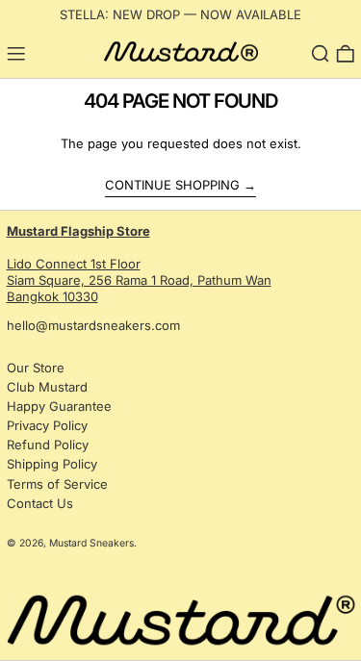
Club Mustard (47, 386)
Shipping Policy (52, 463)
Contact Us (40, 503)
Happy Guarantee (59, 406)
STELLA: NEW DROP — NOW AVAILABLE (180, 14)
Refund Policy (48, 444)
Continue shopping (172, 184)
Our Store (35, 367)
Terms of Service (57, 484)
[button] (320, 54)
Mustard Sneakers (91, 543)
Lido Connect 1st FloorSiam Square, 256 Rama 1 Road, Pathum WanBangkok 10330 (139, 263)
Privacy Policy (47, 425)
